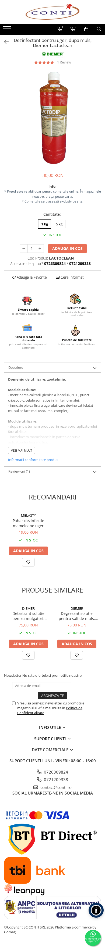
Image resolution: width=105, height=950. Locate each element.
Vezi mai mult (21, 450)
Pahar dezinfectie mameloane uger (28, 523)
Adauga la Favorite (31, 277)
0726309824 (55, 772)
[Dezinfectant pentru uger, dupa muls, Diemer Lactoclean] (52, 118)
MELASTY (28, 515)
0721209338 (55, 779)
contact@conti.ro (55, 787)
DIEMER (28, 608)
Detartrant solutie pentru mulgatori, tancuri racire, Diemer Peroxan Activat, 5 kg (28, 616)
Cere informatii (72, 277)
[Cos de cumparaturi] (86, 29)
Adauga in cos (67, 248)
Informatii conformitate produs (33, 459)
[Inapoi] (4, 41)
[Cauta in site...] (99, 29)
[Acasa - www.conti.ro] (52, 12)
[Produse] (7, 30)
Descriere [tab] (15, 367)
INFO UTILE (50, 727)
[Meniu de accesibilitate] (96, 910)
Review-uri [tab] (19, 471)
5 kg (59, 224)
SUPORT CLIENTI (50, 738)
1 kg (44, 224)
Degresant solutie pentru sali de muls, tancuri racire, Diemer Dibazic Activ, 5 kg (77, 616)
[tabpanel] (52, 118)
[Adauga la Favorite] (28, 562)
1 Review (64, 62)
